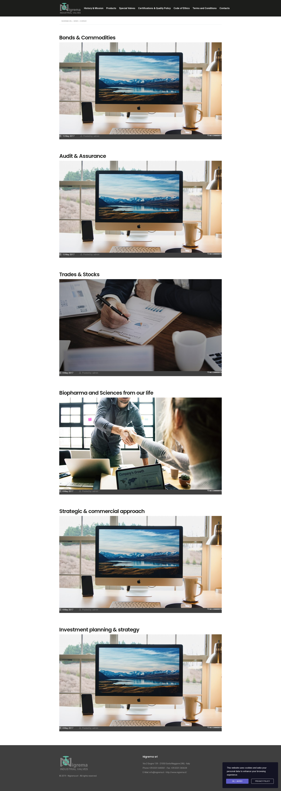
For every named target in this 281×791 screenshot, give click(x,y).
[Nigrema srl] (74, 764)
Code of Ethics (182, 8)
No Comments (215, 136)
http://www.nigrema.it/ (176, 772)
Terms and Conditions (205, 8)
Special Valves (127, 8)
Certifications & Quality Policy (154, 8)
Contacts (225, 8)
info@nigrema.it (156, 772)
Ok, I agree (237, 781)
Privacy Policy (262, 781)
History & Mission (93, 8)
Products (111, 8)
